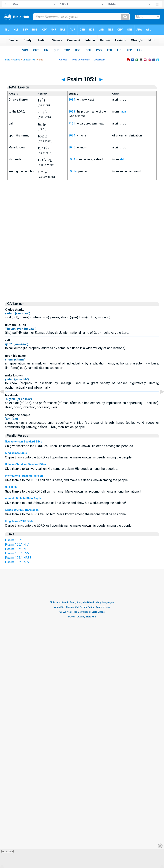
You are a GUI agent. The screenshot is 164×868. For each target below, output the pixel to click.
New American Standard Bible (23, 441)
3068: (72, 111)
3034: (72, 99)
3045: (72, 147)
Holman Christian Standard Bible (25, 464)
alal (122, 159)
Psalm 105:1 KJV (17, 562)
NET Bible (11, 487)
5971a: (73, 171)
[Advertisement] (82, 264)
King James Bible (16, 452)
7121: (72, 123)
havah (123, 111)
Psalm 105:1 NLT (17, 549)
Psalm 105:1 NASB (18, 558)
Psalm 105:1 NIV (17, 544)
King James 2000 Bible (19, 521)
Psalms (16, 59)
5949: (72, 159)
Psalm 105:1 (14, 540)
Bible (7, 59)
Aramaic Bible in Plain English (24, 498)
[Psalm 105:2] (159, 401)
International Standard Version (24, 475)
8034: (72, 135)
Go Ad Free (7, 851)
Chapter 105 (29, 59)
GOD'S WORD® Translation (22, 509)
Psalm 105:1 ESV (17, 553)
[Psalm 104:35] (5, 401)
